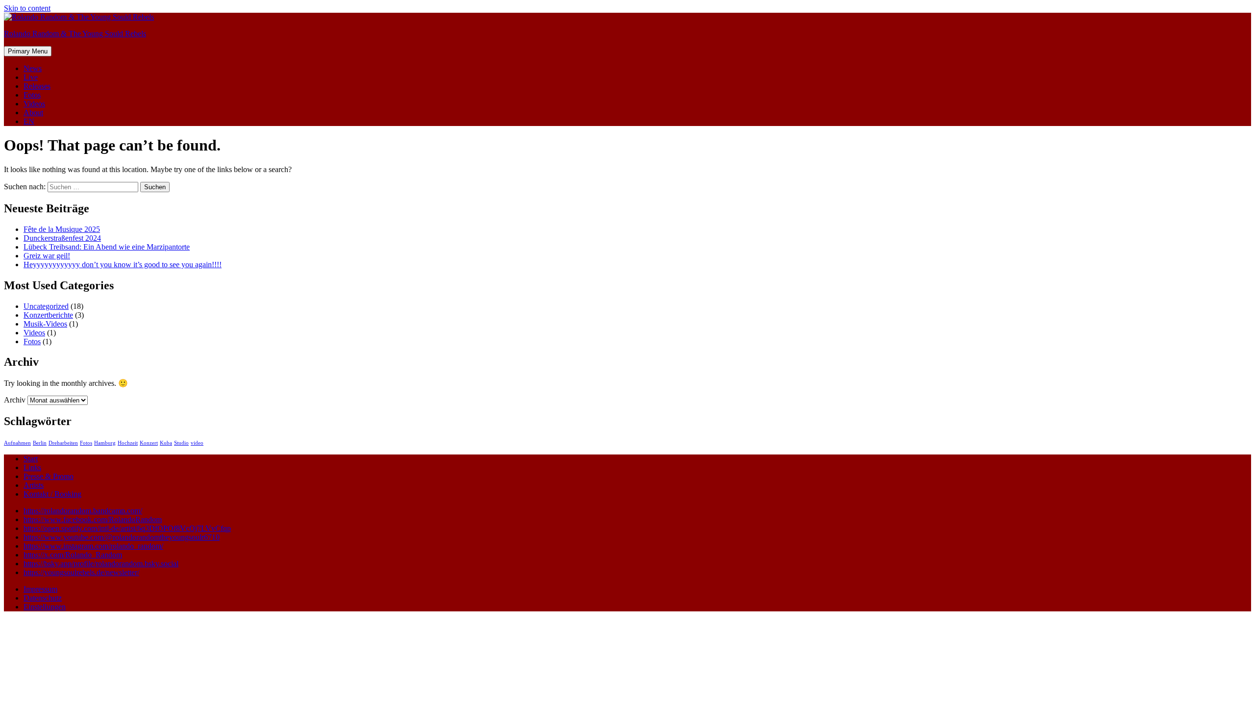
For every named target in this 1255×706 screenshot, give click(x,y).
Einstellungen (45, 607)
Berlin (40, 443)
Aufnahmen (17, 443)
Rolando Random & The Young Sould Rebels (75, 33)
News (33, 68)
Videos (34, 104)
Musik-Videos (45, 324)
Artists (34, 485)
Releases (37, 86)
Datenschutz (43, 598)
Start (31, 458)
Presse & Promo (49, 476)
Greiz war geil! (47, 256)
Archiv (14, 400)
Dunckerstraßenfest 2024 (62, 238)
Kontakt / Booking (52, 494)
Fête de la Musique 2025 (62, 229)
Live (31, 77)
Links (32, 467)
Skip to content (27, 8)
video (197, 443)
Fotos (32, 95)
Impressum (40, 589)
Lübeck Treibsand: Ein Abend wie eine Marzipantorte (107, 247)
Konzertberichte (48, 315)
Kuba (166, 443)
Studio (181, 443)
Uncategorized (46, 306)
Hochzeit (128, 443)
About (33, 112)
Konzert (149, 443)
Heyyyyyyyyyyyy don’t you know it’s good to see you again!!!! (123, 264)
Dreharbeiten (63, 443)
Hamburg (105, 443)
